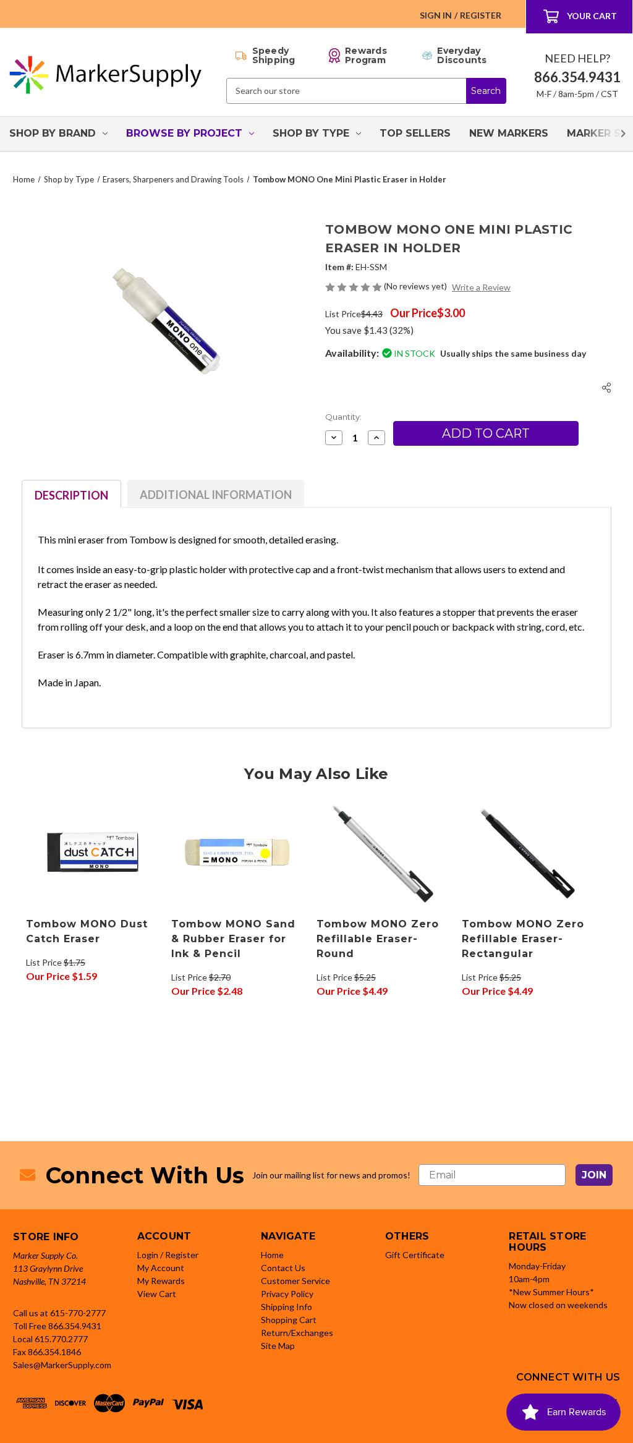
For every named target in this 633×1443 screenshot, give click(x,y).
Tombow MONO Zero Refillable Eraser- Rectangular (523, 939)
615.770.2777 (61, 1339)
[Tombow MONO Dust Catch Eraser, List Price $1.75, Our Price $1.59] (92, 853)
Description (71, 495)
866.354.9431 (74, 1326)
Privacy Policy (287, 1293)
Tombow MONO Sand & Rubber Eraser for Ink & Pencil (233, 939)
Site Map (278, 1345)
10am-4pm (529, 1279)
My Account (160, 1267)
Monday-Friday (537, 1266)
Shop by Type (311, 133)
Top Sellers (415, 133)
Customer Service (295, 1280)
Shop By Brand (52, 133)
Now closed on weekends (558, 1305)
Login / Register (167, 1254)
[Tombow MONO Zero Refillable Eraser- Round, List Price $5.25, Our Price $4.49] (382, 853)
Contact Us (283, 1267)
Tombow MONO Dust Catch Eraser (87, 931)
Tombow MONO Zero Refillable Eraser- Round (377, 939)
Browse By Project (184, 133)
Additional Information (216, 494)
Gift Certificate (414, 1254)
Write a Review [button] (481, 287)
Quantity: (343, 417)
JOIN (594, 1175)
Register (480, 15)
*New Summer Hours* (551, 1292)
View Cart (156, 1293)
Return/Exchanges (297, 1332)
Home (272, 1254)
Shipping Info (286, 1306)
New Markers (508, 133)
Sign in (436, 15)
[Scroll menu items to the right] (608, 134)
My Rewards (161, 1280)
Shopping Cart (288, 1319)
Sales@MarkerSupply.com (62, 1365)
